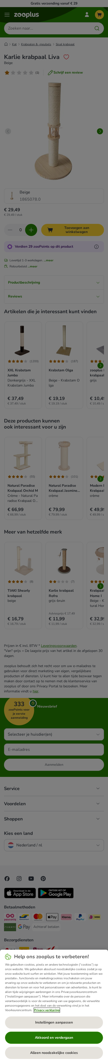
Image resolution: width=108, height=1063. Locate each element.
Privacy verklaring (47, 1010)
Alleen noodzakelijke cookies (54, 1052)
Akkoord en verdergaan (54, 1037)
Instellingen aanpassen (54, 1022)
